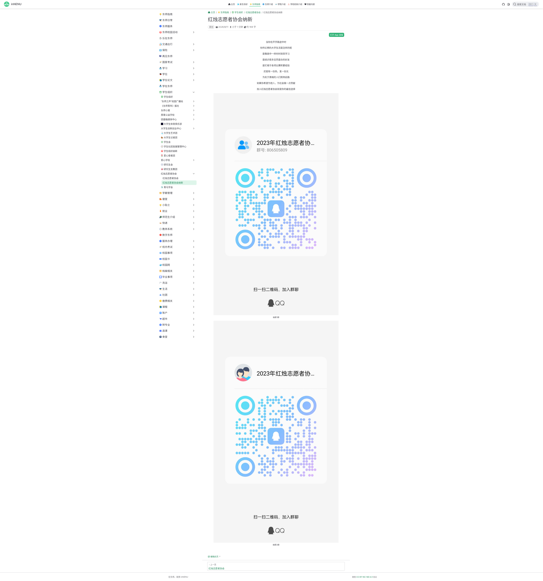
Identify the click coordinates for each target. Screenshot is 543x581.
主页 (233, 4)
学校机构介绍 (296, 4)
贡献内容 (311, 4)
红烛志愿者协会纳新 (173, 182)
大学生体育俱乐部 (173, 124)
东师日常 (167, 20)
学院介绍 (281, 4)
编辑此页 (214, 556)
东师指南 (256, 4)
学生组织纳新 (170, 151)
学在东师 (167, 86)
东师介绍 (269, 4)
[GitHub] (503, 4)
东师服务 (167, 26)
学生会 (167, 142)
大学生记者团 (170, 137)
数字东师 (167, 234)
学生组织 (168, 96)
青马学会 (168, 187)
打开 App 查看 (336, 35)
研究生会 (168, 164)
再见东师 (167, 56)
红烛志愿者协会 (170, 178)
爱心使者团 (169, 155)
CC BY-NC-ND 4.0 (364, 577)
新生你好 (244, 4)
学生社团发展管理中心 (175, 146)
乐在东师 (167, 38)
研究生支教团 (170, 169)
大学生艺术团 (170, 133)
